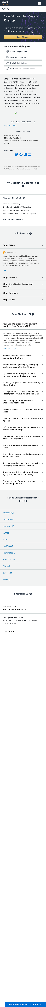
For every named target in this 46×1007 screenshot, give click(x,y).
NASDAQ (7, 546)
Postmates (8, 552)
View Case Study (9, 348)
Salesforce (8, 559)
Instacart (7, 526)
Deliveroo (7, 519)
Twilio (5, 579)
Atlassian (7, 512)
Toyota (6, 573)
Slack (5, 566)
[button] (39, 4)
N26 (5, 539)
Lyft (5, 532)
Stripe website (9, 125)
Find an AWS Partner (12, 16)
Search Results (29, 16)
